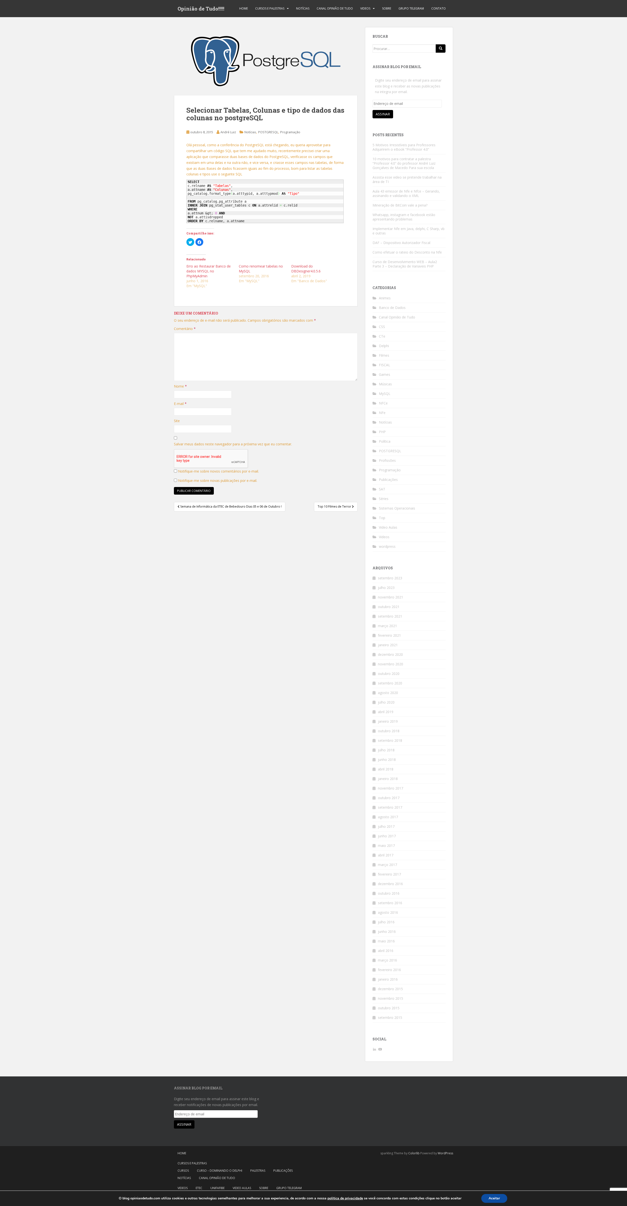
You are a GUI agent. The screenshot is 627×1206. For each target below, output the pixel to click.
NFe (382, 412)
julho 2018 (386, 750)
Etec (199, 1188)
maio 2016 (386, 941)
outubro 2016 (388, 893)
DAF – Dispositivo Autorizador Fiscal (401, 242)
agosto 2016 (388, 912)
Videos (365, 8)
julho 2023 (386, 587)
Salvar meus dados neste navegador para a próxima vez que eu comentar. (233, 444)
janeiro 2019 (388, 721)
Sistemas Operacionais (397, 508)
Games (384, 374)
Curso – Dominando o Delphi (219, 1171)
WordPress (445, 1153)
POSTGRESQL (268, 132)
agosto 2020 (388, 692)
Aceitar (494, 1198)
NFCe (383, 403)
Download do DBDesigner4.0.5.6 (306, 268)
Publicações (388, 479)
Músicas (385, 384)
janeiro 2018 (388, 778)
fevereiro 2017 (389, 874)
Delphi (384, 345)
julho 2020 (386, 702)
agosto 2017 (388, 817)
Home (243, 8)
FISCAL (384, 365)
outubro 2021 (388, 606)
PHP (382, 431)
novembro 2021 (390, 597)
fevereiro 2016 (389, 969)
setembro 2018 (390, 740)
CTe (382, 336)
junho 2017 (387, 836)
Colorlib (414, 1153)
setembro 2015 (390, 1017)
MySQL (384, 393)
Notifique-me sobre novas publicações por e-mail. (217, 480)
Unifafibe (217, 1188)
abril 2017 (385, 855)
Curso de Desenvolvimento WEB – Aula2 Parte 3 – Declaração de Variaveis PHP (405, 263)
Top (382, 517)
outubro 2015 (388, 1008)
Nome (180, 386)
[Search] (441, 48)
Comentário (185, 328)
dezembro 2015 (390, 989)
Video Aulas (388, 527)
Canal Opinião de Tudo (335, 8)
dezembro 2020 (390, 654)
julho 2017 (386, 826)
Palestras (257, 1171)
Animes (385, 298)
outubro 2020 (388, 673)
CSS (382, 326)
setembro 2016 (390, 903)
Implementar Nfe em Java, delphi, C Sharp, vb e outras (409, 230)
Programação (290, 132)
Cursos (183, 1171)
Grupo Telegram (411, 8)
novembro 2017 (390, 788)
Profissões (387, 460)
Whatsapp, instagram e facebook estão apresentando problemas (404, 216)
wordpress (387, 546)
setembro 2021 (390, 616)
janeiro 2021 (388, 645)
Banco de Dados (392, 307)
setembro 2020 (390, 683)
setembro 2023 (390, 578)
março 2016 (387, 960)
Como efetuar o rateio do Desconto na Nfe (407, 252)
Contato (438, 8)
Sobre (386, 8)
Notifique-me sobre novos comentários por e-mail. (218, 471)
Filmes (384, 355)
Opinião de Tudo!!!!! (201, 8)
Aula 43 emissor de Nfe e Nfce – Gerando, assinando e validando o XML (406, 193)
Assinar (383, 114)
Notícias (302, 8)
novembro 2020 (390, 664)
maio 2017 (386, 845)
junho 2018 (387, 759)
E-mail (180, 403)
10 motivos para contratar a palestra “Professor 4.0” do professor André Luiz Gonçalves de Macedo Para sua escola (404, 163)
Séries (383, 498)
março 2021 (387, 625)
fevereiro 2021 (389, 635)
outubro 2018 (388, 731)
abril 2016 (385, 950)
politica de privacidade (345, 1198)
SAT (382, 489)
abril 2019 (385, 711)
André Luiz (228, 132)
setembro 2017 (390, 807)
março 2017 (387, 864)
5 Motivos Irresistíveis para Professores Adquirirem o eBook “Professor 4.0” (404, 147)
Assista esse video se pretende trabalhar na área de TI (407, 179)
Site (177, 420)
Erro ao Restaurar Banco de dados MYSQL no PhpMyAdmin (208, 271)
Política (384, 441)
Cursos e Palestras (269, 8)
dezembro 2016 (390, 883)
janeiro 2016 (388, 979)
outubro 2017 (388, 797)
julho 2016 (386, 922)
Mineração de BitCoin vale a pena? (400, 205)
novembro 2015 (390, 998)
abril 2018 (385, 769)
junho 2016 (387, 931)
